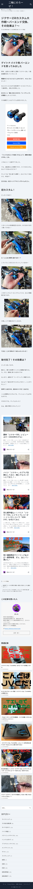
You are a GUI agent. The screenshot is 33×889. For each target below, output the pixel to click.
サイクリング (7, 819)
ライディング (7, 856)
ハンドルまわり (7, 839)
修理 (4, 860)
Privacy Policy (11, 884)
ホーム (4, 884)
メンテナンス (7, 848)
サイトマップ (27, 884)
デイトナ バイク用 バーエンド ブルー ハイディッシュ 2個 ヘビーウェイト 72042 (16, 130)
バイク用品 (22, 29)
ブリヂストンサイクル (10, 844)
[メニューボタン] (2, 4)
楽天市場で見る (16, 139)
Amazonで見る (16, 143)
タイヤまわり (7, 827)
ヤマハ (5, 852)
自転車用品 (6, 872)
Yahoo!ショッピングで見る (16, 147)
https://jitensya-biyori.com (13, 628)
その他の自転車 (7, 823)
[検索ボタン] (30, 4)
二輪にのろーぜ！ (16, 4)
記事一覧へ (17, 633)
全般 (4, 864)
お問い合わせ (19, 884)
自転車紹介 (6, 876)
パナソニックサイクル (10, 835)
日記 (4, 868)
